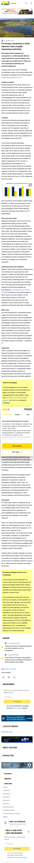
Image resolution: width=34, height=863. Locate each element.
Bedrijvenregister (8, 807)
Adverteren (6, 797)
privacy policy (22, 857)
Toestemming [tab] (6, 414)
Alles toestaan (16, 446)
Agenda (7, 778)
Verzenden (17, 849)
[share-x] (3, 677)
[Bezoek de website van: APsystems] (17, 765)
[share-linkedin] (9, 677)
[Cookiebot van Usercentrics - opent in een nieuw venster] (24, 409)
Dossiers (8, 773)
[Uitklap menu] (31, 3)
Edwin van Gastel (10, 669)
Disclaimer (6, 790)
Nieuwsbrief (7, 794)
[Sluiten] (28, 832)
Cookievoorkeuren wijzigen (11, 813)
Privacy (5, 787)
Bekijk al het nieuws (7, 731)
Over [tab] (27, 414)
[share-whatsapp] (14, 677)
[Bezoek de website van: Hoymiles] (17, 739)
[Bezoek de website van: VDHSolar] (17, 718)
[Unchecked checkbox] (5, 853)
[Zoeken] (26, 3)
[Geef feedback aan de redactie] (5, 822)
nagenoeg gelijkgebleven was (12, 77)
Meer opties (16, 452)
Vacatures (6, 803)
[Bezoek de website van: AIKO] (17, 11)
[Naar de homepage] (5, 3)
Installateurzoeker (8, 810)
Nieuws (13, 3)
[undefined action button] (29, 844)
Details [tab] (17, 414)
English (5, 817)
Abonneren (6, 800)
